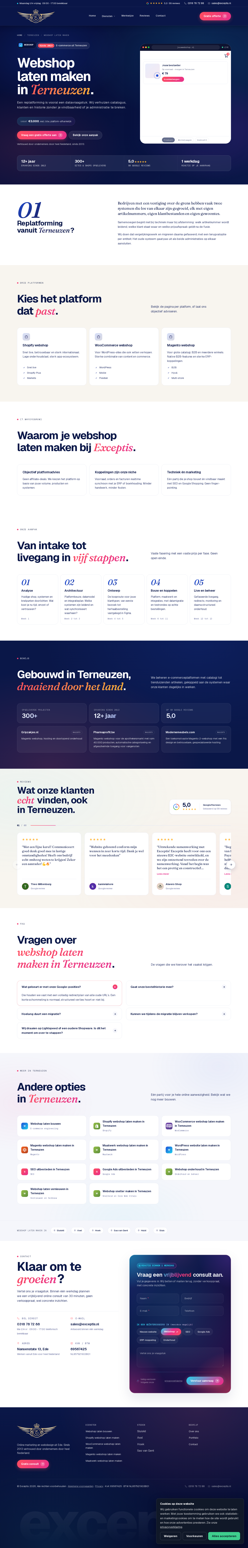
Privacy (99, 1486)
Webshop (169, 1331)
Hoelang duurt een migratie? (41, 1014)
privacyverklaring (173, 1380)
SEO (188, 1331)
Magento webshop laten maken (103, 1454)
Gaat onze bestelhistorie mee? (152, 987)
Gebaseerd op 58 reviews (215, 808)
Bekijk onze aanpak (85, 135)
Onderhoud (169, 1339)
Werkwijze (127, 15)
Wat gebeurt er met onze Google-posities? (51, 987)
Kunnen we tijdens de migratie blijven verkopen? (164, 1014)
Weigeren (170, 1536)
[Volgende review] (231, 864)
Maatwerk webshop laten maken (104, 1460)
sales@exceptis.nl (221, 1486)
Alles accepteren (224, 1536)
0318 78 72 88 (196, 1486)
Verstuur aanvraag (204, 1381)
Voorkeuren (194, 1536)
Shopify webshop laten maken (102, 1437)
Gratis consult (32, 1464)
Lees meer (163, 873)
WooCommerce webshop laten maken (103, 1445)
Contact (160, 15)
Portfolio (193, 1437)
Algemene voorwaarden (80, 1486)
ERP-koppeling (148, 1339)
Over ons (194, 1431)
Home (92, 15)
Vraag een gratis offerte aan (41, 135)
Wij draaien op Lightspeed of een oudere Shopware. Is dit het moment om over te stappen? (64, 1030)
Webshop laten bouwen (99, 1431)
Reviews (145, 15)
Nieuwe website (148, 1331)
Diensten (107, 16)
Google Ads (204, 1331)
